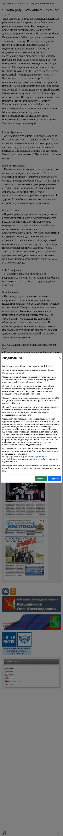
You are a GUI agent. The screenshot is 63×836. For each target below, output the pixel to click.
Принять (41, 478)
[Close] (59, 357)
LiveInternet (18, 373)
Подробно (54, 478)
